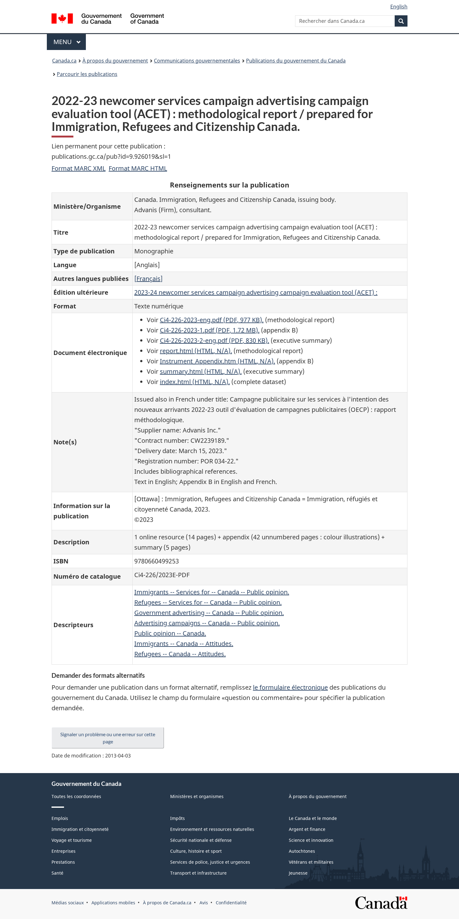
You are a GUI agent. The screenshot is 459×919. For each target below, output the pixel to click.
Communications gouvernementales (197, 60)
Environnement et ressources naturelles (212, 829)
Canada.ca (64, 60)
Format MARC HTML (138, 168)
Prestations (63, 862)
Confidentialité (231, 903)
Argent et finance (307, 829)
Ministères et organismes (197, 796)
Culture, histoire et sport (196, 851)
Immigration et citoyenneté (80, 829)
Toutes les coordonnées (76, 796)
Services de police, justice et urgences (210, 862)
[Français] (148, 278)
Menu (69, 41)
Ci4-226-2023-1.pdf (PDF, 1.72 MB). (209, 330)
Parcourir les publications (87, 74)
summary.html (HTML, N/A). (201, 371)
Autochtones (302, 851)
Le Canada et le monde (313, 818)
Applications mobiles (113, 903)
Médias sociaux (68, 903)
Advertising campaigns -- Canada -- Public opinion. (207, 623)
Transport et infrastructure (198, 873)
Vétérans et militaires (311, 862)
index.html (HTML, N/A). (195, 381)
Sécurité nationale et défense (201, 840)
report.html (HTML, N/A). (196, 351)
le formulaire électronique (290, 687)
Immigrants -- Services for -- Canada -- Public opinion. (211, 592)
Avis (204, 903)
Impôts (177, 818)
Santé (57, 873)
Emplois (60, 818)
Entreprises (64, 851)
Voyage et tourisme (72, 840)
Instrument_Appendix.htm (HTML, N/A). (217, 361)
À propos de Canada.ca (167, 903)
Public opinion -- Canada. (170, 633)
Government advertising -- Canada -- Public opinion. (209, 612)
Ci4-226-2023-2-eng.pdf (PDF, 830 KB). (214, 340)
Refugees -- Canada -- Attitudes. (180, 654)
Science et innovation (311, 840)
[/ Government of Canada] (108, 19)
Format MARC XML (79, 168)
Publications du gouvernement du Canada (296, 60)
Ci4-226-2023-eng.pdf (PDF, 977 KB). (212, 320)
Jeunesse (298, 873)
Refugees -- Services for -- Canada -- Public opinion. (208, 602)
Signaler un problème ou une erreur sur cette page (107, 737)
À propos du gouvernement (115, 60)
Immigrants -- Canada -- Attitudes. (183, 643)
